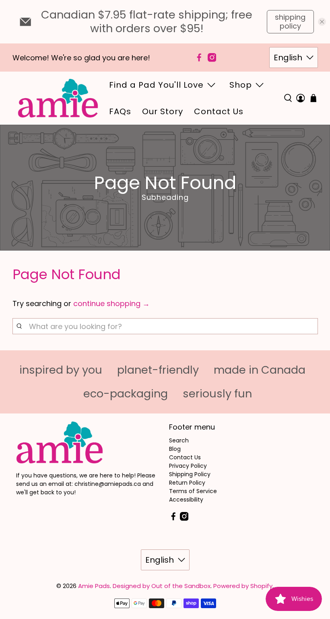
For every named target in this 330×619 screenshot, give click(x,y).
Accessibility (186, 500)
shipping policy (290, 21)
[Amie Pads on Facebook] (199, 57)
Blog (175, 449)
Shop (240, 84)
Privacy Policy (188, 466)
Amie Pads (94, 586)
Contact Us (218, 111)
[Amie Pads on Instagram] (212, 57)
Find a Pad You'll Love (156, 84)
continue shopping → (111, 303)
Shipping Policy (189, 474)
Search (179, 440)
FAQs (120, 111)
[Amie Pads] (58, 98)
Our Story (162, 111)
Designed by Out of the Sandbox (161, 586)
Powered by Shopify (242, 586)
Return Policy (187, 483)
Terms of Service (193, 491)
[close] (322, 22)
